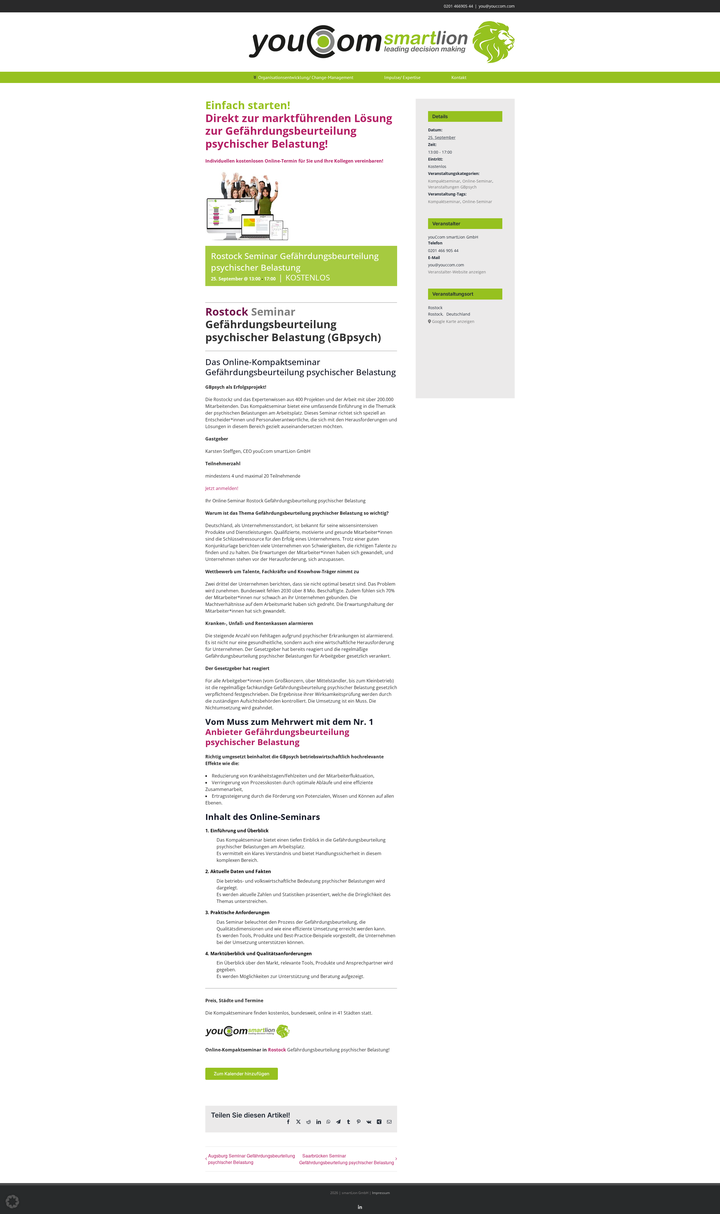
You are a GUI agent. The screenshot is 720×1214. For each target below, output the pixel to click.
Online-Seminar (477, 181)
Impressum (381, 1192)
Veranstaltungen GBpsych (452, 187)
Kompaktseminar (444, 181)
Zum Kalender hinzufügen (241, 1073)
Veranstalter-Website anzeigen (457, 272)
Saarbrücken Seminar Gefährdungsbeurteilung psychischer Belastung (346, 1159)
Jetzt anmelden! (221, 488)
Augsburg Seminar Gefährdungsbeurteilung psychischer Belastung (251, 1158)
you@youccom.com (497, 6)
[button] (12, 1201)
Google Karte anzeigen (453, 321)
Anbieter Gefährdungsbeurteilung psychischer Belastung (277, 737)
